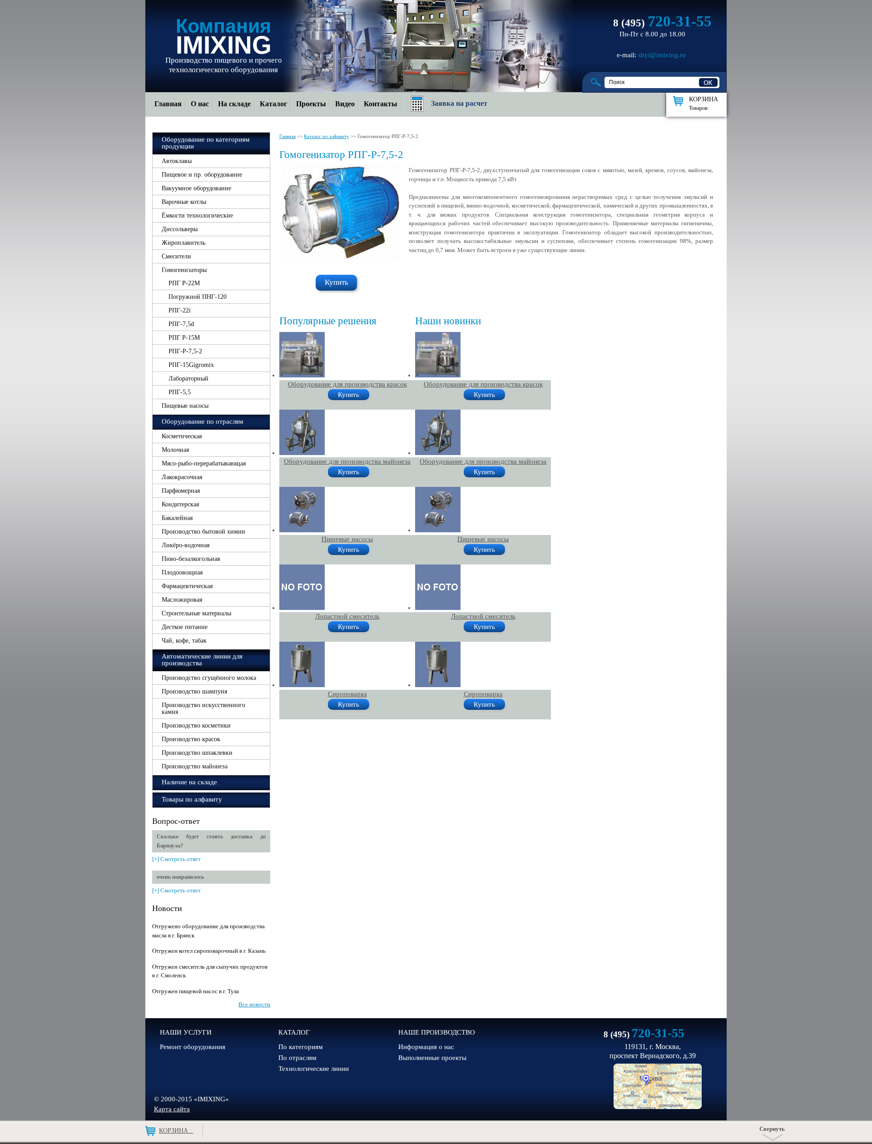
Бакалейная (177, 518)
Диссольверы (180, 229)
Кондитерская (180, 504)
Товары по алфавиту (192, 799)
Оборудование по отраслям (202, 421)
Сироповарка (347, 694)
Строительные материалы (196, 613)
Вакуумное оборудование (196, 188)
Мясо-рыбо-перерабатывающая (204, 463)
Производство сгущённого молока (209, 677)
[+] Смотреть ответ (176, 859)
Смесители (176, 256)
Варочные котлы (184, 201)
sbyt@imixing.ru (662, 55)
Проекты (311, 104)
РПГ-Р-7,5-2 (185, 351)
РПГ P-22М (184, 283)
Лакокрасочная (182, 477)
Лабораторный (188, 378)
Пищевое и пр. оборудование (202, 174)
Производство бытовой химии (203, 531)
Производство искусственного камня (203, 708)
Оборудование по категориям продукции (206, 143)
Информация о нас (426, 1047)
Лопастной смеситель (347, 616)
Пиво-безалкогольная (191, 558)
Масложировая (182, 599)
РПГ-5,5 (179, 392)
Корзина (703, 103)
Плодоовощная (182, 572)
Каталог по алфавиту (326, 136)
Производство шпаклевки (197, 752)
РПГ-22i (179, 310)
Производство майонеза (195, 766)
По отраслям (297, 1057)
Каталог (273, 104)
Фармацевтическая (187, 586)
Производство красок (191, 739)
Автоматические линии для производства (202, 660)
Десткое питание (185, 627)
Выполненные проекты (432, 1057)
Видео (345, 104)
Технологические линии (313, 1068)
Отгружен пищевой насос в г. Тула (195, 991)
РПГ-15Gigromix (191, 365)
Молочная (175, 449)
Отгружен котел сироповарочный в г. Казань (209, 950)
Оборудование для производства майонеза (347, 461)
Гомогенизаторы (184, 270)
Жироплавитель (183, 242)
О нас (200, 104)
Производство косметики (196, 725)
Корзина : (176, 1130)
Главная (168, 104)
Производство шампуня (194, 691)
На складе (234, 104)
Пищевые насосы (185, 405)
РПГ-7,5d (181, 324)
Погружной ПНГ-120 (197, 296)
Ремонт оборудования (192, 1047)
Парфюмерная (181, 490)
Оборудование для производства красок (347, 384)
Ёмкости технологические (197, 215)
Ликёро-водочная (185, 545)
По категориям (300, 1047)
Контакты (380, 104)
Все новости (254, 1004)
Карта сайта (172, 1109)
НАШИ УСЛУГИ (186, 1032)
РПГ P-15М (184, 337)
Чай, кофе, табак (184, 640)
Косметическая (182, 436)
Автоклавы (177, 161)
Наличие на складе (189, 782)
